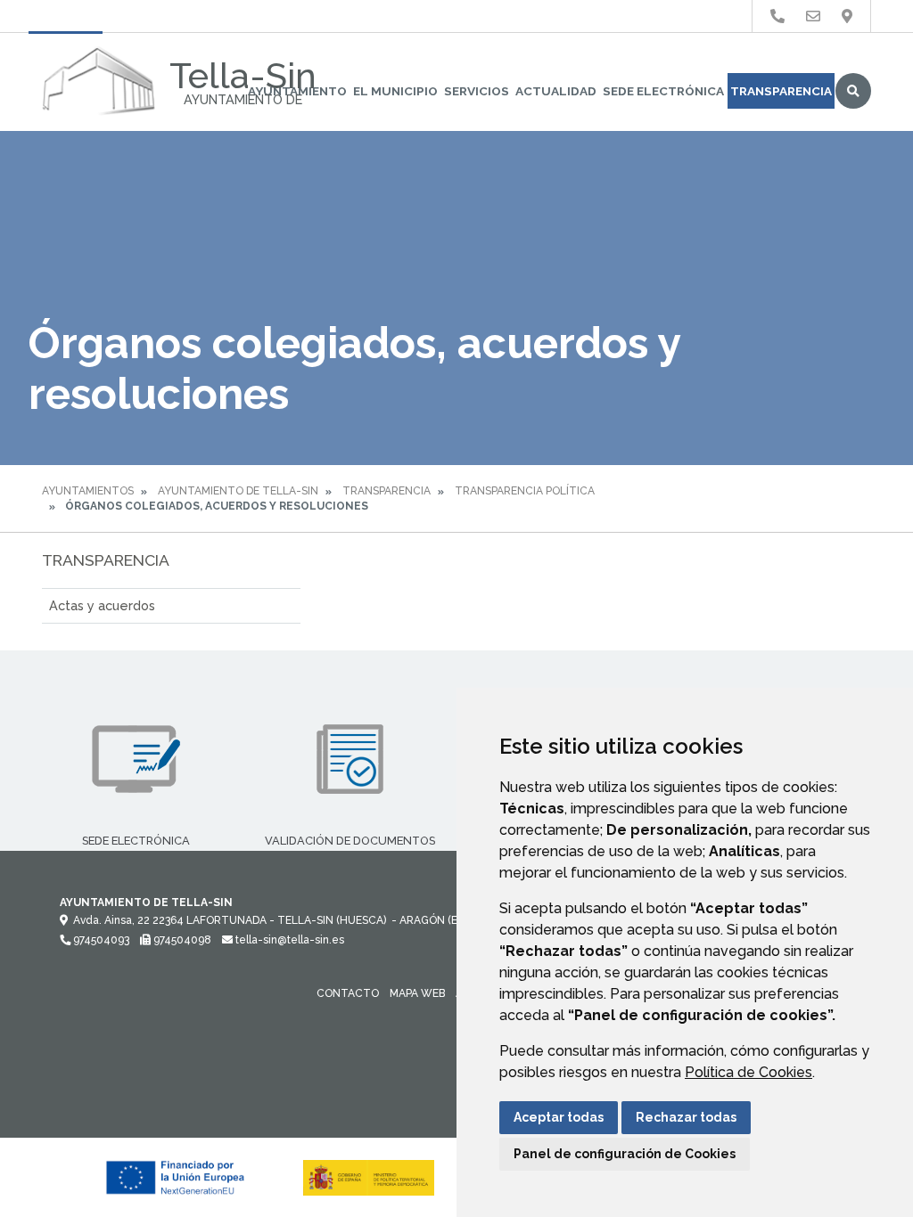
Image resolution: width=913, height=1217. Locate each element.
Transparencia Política (525, 491)
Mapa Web (417, 993)
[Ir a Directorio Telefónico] (777, 16)
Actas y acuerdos (102, 605)
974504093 (99, 940)
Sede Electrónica (663, 91)
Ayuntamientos (88, 491)
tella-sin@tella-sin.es (288, 940)
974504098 (181, 940)
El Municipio (395, 91)
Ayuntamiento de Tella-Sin (238, 491)
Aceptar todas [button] (559, 1117)
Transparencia (781, 91)
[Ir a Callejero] (847, 16)
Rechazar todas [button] (686, 1117)
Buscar (853, 91)
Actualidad (555, 91)
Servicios (476, 91)
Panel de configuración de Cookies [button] (625, 1154)
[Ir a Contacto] (813, 16)
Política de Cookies (748, 1072)
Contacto (348, 993)
